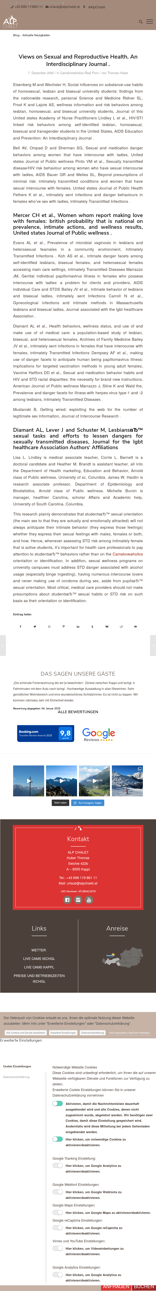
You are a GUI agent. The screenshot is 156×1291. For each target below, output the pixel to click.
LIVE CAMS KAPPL (39, 966)
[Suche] (138, 21)
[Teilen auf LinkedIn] (78, 626)
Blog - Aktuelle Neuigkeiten (31, 35)
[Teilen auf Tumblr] (92, 626)
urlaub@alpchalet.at (82, 883)
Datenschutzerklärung (92, 1032)
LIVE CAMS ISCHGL (39, 958)
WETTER (39, 949)
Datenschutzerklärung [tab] (16, 1077)
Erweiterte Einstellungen (63, 1032)
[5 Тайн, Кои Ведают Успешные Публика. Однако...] (3, 645)
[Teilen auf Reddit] (121, 626)
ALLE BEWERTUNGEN (78, 711)
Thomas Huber (117, 73)
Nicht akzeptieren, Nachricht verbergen (129, 1032)
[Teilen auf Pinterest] (64, 626)
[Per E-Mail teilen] (135, 626)
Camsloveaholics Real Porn (79, 73)
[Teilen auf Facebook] (20, 626)
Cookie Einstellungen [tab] (17, 1066)
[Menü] (147, 21)
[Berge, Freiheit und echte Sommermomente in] (94, 780)
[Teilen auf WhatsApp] (49, 626)
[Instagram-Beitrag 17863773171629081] (28, 780)
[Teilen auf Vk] (107, 626)
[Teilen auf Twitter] (35, 626)
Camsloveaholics (128, 554)
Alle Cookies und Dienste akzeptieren (25, 1032)
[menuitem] (138, 21)
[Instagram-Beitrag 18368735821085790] (127, 780)
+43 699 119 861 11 (81, 877)
